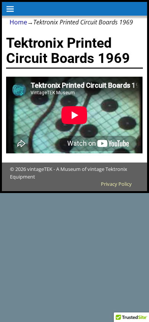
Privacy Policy (116, 183)
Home (18, 22)
